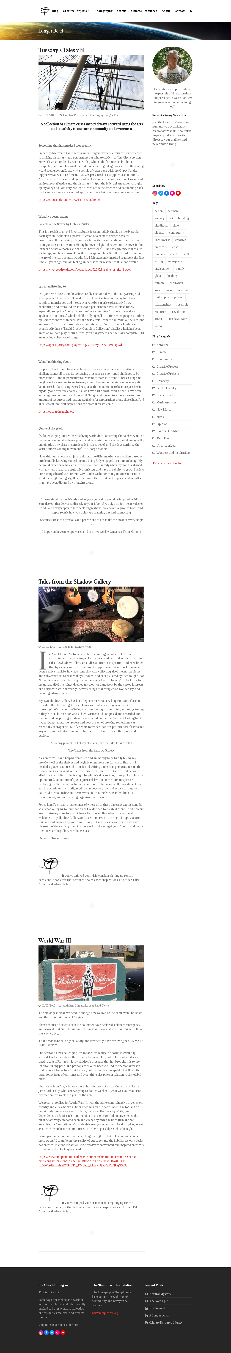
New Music (164, 409)
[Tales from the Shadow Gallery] (91, 614)
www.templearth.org (105, 1313)
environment (163, 268)
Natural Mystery (160, 1294)
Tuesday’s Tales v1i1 (61, 50)
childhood (161, 225)
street (158, 319)
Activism (68, 1005)
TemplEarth (164, 438)
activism (173, 211)
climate (159, 232)
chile (176, 225)
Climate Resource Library (166, 1322)
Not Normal (157, 1308)
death (174, 254)
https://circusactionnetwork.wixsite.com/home (69, 199)
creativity (161, 247)
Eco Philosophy (94, 115)
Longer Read (112, 115)
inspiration (176, 283)
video (158, 326)
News (105, 1005)
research (182, 304)
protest (178, 297)
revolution (179, 312)
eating (159, 261)
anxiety (159, 218)
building (183, 218)
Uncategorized (166, 445)
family (180, 268)
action (159, 211)
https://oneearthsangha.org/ (57, 411)
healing (172, 276)
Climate (79, 1005)
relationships (163, 304)
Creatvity (68, 646)
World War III (54, 940)
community (176, 232)
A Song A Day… (159, 1315)
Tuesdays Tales (177, 319)
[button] (191, 11)
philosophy (162, 297)
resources (161, 312)
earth (186, 254)
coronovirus (162, 240)
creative (180, 240)
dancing (160, 254)
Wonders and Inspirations (173, 452)
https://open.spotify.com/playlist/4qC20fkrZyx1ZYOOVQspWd (80, 345)
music (169, 290)
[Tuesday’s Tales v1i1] (91, 82)
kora (158, 290)
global (158, 276)
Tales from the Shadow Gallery (74, 581)
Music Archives (166, 402)
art (171, 218)
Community (164, 359)
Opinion (162, 424)
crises (175, 247)
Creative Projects (168, 373)
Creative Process (73, 115)
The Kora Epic (158, 1301)
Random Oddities (168, 431)
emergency (175, 261)
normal (183, 290)
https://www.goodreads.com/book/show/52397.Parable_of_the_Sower (84, 269)
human (159, 283)
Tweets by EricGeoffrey (167, 463)
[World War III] (91, 972)
